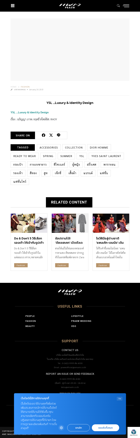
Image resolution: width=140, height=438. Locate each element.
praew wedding (81, 321)
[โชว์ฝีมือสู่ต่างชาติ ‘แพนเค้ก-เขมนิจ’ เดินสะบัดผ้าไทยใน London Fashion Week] (111, 223)
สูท (46, 173)
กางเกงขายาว (38, 164)
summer (66, 156)
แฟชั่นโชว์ (19, 181)
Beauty (30, 326)
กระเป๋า (18, 164)
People (30, 316)
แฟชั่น (104, 173)
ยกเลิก (78, 428)
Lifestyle (77, 316)
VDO (73, 326)
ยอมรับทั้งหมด (105, 428)
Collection (74, 147)
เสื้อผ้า (72, 173)
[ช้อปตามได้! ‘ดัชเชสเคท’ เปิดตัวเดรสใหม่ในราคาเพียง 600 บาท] (70, 223)
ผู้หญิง (76, 164)
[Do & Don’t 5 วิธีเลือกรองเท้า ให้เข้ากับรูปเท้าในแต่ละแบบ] (29, 223)
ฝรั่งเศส (91, 164)
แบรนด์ (88, 173)
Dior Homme (99, 147)
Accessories (49, 147)
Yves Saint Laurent (106, 156)
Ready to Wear (24, 156)
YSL (81, 156)
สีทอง (33, 173)
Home (14, 86)
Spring (48, 156)
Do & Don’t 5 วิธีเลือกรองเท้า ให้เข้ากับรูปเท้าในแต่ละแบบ (29, 242)
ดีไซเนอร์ (59, 164)
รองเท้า (18, 173)
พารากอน (109, 164)
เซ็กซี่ (58, 173)
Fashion (25, 86)
